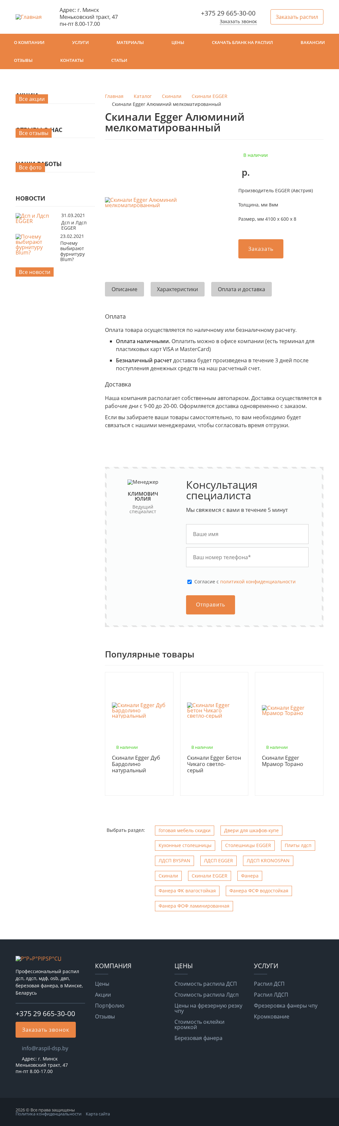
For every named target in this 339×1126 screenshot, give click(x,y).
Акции (103, 994)
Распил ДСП (269, 983)
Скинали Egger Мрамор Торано (282, 761)
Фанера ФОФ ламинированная (194, 906)
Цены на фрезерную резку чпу (208, 1008)
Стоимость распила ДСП (205, 983)
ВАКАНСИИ (313, 42)
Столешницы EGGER (248, 845)
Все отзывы (33, 133)
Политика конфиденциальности (48, 1114)
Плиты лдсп (298, 845)
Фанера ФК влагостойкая (187, 890)
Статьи (119, 60)
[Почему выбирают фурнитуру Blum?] (36, 252)
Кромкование (271, 1016)
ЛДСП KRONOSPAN (268, 860)
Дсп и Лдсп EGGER (74, 225)
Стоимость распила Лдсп (206, 994)
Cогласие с (245, 581)
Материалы (130, 42)
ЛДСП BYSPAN (174, 860)
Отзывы (23, 60)
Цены (177, 42)
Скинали (168, 876)
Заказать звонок (238, 21)
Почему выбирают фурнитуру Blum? (72, 251)
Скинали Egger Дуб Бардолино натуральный (136, 764)
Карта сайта (98, 1114)
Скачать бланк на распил (242, 42)
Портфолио (109, 1005)
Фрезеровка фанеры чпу (285, 1005)
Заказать (260, 248)
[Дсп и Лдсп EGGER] (37, 221)
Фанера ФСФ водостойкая (258, 890)
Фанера (250, 876)
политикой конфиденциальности (258, 581)
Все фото (30, 167)
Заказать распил (297, 17)
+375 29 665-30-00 (228, 13)
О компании (29, 42)
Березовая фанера (198, 1038)
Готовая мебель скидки (185, 830)
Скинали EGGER (209, 876)
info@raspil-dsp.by (45, 1048)
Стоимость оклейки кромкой (199, 1024)
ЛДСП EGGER (218, 860)
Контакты (71, 60)
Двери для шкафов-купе (251, 830)
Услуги (80, 42)
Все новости (34, 272)
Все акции (32, 99)
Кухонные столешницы (185, 845)
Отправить (210, 605)
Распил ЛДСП (271, 994)
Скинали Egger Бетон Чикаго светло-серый (214, 764)
